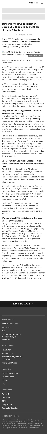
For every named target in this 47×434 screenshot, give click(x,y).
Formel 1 (5, 394)
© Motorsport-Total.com (24, 35)
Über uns (5, 380)
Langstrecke (7, 404)
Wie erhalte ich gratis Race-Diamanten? (13, 358)
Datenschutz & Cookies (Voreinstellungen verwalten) (11, 337)
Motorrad (6, 397)
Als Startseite (7, 353)
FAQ (3, 383)
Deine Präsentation (10, 373)
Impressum (6, 327)
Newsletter (6, 350)
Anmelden (33, 3)
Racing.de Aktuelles (10, 408)
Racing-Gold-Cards (9, 363)
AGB (3, 331)
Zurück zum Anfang (21, 304)
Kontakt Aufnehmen (10, 324)
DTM (4, 401)
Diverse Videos (8, 377)
